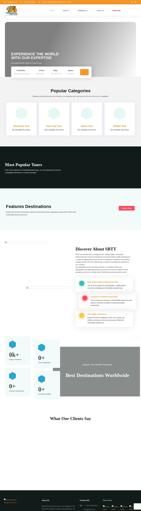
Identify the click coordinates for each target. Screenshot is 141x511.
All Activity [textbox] (40, 74)
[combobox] (24, 73)
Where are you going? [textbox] (22, 74)
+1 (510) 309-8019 (91, 505)
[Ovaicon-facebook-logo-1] (132, 2)
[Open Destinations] (87, 10)
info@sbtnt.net (12, 2)
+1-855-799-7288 (29, 2)
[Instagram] (135, 2)
